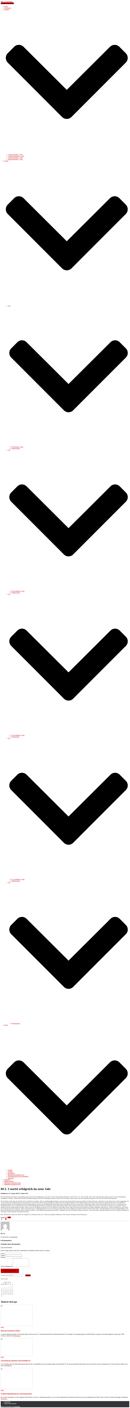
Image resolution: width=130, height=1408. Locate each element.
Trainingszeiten (15, 448)
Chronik (10, 1170)
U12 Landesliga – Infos (17, 879)
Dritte (9, 1217)
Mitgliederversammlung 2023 (16, 1175)
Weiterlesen (17, 1336)
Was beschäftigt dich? (7, 1266)
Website (3, 1257)
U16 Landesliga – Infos (17, 591)
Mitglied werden (8, 1181)
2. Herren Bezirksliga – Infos (16, 156)
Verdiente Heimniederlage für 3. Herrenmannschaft (16, 1393)
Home (6, 6)
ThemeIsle (17, 1406)
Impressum (11, 1178)
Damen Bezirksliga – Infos (15, 159)
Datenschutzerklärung (10, 1403)
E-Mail (3, 1255)
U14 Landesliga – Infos (17, 735)
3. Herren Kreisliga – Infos (15, 157)
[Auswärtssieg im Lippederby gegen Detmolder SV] (17, 1355)
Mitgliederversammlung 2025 (12, 1184)
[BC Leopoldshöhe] (6, 1)
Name (3, 1253)
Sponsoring (7, 1179)
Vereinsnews (7, 8)
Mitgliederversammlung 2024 (12, 1183)
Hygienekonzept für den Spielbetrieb (18, 1176)
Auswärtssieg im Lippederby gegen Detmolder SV (16, 1360)
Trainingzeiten (15, 737)
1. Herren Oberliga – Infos (15, 154)
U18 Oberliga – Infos (17, 447)
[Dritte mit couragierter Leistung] (17, 1325)
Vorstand (10, 1171)
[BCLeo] (5, 1230)
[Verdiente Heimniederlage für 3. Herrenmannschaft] (17, 1388)
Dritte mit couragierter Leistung (10, 1330)
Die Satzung (11, 1173)
